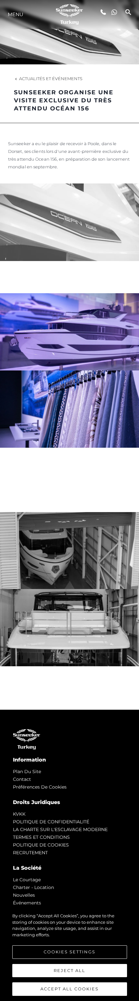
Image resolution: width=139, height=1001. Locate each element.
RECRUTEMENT (30, 853)
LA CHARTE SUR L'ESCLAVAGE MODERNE (60, 829)
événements (27, 903)
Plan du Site (27, 771)
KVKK (19, 814)
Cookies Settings (69, 951)
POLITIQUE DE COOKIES (41, 845)
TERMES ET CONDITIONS (41, 837)
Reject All (69, 970)
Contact (22, 779)
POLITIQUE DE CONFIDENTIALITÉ (51, 822)
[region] (69, 953)
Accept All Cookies (69, 988)
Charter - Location (33, 887)
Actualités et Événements (50, 78)
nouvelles (24, 895)
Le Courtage (27, 880)
